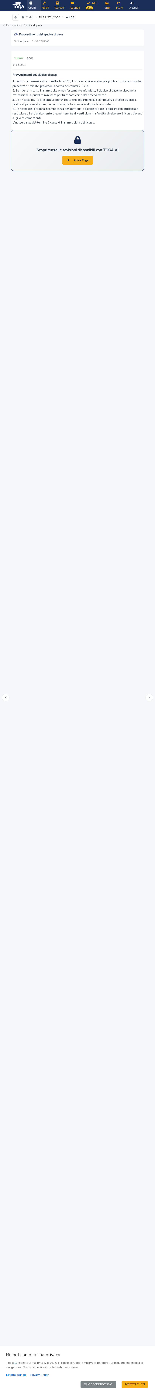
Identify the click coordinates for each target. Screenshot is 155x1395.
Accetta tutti (135, 1384)
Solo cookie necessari (98, 1384)
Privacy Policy (39, 1375)
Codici (29, 17)
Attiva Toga (81, 160)
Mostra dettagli (16, 1375)
